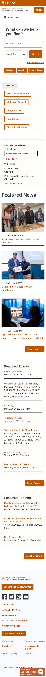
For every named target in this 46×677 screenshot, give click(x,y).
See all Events (33, 483)
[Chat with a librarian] (32, 671)
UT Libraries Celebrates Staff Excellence (17, 288)
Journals (21, 70)
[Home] (15, 10)
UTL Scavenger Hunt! (14, 537)
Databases (10, 70)
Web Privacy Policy (9, 654)
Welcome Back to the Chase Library (21, 384)
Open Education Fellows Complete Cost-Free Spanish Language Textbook (23, 336)
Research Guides (36, 70)
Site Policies (6, 646)
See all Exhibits (33, 556)
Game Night (10, 405)
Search (35, 54)
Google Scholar (14, 110)
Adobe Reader (30, 654)
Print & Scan (13, 119)
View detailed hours (13, 184)
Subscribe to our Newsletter (17, 587)
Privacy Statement (11, 626)
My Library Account (16, 102)
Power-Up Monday (13, 371)
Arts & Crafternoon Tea (15, 452)
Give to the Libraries (13, 633)
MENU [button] (39, 10)
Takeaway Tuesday (13, 418)
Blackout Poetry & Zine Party (17, 464)
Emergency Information (33, 641)
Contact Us (7, 605)
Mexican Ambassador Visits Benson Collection (21, 241)
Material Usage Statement (15, 621)
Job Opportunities (11, 615)
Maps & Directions (11, 610)
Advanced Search (35, 62)
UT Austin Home (8, 641)
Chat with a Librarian (17, 127)
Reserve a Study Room (18, 93)
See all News (33, 349)
